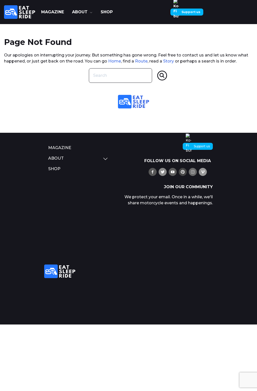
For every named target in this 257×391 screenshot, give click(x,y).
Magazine (52, 12)
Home (114, 61)
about (80, 12)
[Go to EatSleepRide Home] (78, 271)
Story (168, 61)
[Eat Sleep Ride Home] (20, 12)
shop (107, 12)
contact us (193, 55)
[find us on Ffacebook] (153, 172)
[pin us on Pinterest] (183, 172)
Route (141, 61)
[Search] (162, 75)
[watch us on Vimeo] (203, 172)
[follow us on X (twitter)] (163, 172)
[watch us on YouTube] (173, 172)
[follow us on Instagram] (193, 172)
